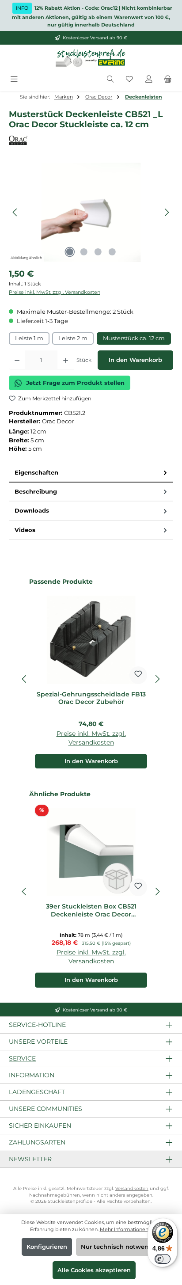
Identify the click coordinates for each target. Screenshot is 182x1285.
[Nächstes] (166, 212)
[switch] (163, 1259)
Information (31, 1075)
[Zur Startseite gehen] (91, 58)
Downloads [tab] (32, 510)
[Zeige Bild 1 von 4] (69, 251)
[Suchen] (110, 79)
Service (22, 1058)
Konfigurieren (47, 1246)
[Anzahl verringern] (17, 360)
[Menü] (14, 79)
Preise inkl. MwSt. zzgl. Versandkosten (54, 292)
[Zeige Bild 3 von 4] (98, 251)
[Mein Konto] (149, 79)
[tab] (91, 473)
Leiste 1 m (29, 338)
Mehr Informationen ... (126, 1229)
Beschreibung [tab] (36, 491)
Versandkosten (131, 1188)
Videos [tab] (25, 530)
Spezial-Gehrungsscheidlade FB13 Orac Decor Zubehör (91, 698)
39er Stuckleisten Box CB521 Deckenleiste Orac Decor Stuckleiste (91, 910)
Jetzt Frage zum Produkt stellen (75, 383)
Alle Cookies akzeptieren (94, 1270)
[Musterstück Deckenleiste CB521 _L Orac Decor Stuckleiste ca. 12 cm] (90, 212)
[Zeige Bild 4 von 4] (112, 251)
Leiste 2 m (72, 338)
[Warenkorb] (168, 79)
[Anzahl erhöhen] (65, 360)
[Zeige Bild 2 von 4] (83, 251)
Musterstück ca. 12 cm (134, 338)
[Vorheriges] (15, 212)
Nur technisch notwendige (121, 1246)
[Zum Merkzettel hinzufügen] (138, 675)
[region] (91, 212)
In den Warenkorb (135, 360)
